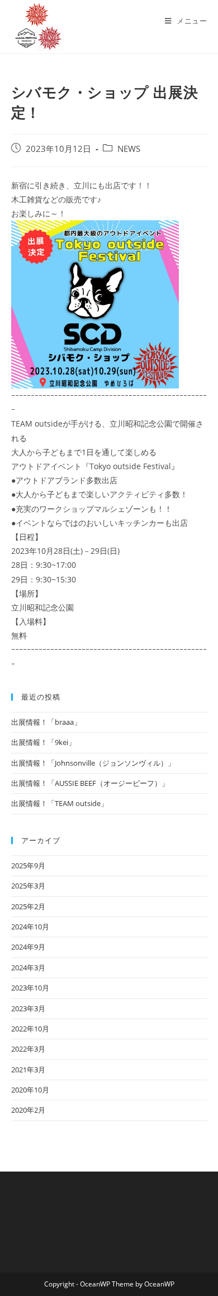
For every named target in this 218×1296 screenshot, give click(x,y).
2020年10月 (30, 1090)
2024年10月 (30, 927)
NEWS (128, 149)
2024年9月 (28, 947)
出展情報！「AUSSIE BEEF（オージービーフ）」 (90, 783)
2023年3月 (28, 1008)
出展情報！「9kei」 (43, 742)
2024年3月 (28, 967)
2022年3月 (28, 1049)
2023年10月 (30, 988)
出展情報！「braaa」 (46, 722)
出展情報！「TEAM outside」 (59, 803)
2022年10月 (30, 1029)
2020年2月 (28, 1110)
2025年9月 (28, 865)
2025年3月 (28, 886)
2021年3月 (28, 1069)
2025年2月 (28, 906)
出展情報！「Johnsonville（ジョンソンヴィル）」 (93, 763)
